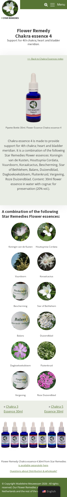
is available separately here (33, 465)
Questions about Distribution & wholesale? (33, 471)
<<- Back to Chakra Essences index (45, 58)
